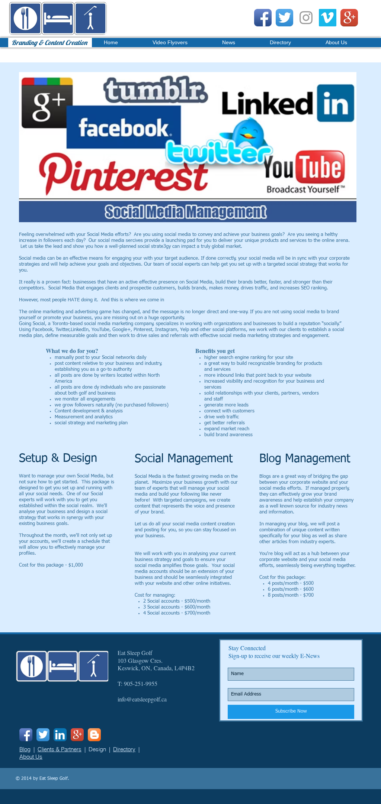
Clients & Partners (59, 749)
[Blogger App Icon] (94, 734)
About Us (30, 756)
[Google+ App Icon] (349, 17)
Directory (124, 749)
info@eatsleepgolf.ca (142, 699)
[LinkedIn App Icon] (60, 734)
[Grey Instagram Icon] (306, 17)
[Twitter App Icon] (284, 17)
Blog (25, 749)
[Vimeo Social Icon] (327, 17)
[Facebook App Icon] (263, 17)
